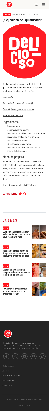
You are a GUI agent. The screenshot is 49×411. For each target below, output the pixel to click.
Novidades (8, 380)
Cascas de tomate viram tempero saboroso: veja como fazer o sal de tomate (16, 272)
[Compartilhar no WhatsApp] (20, 194)
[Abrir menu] (43, 4)
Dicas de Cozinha (12, 375)
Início (5, 371)
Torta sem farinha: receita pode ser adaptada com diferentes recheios (15, 291)
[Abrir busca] (36, 4)
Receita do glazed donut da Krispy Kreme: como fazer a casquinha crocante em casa (16, 253)
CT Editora (34, 14)
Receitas (7, 14)
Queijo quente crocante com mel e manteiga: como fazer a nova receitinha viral (16, 234)
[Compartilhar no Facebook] (24, 194)
